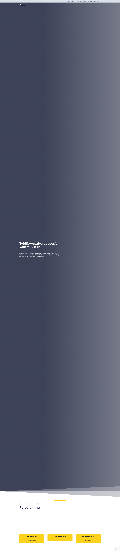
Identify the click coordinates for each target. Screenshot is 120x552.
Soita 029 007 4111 (72, 1)
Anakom (82, 5)
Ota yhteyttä (92, 5)
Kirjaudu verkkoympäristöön (94, 1)
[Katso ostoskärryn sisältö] (98, 5)
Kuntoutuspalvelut (61, 5)
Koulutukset (73, 5)
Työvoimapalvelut (47, 5)
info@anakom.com (82, 1)
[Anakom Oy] (23, 4)
